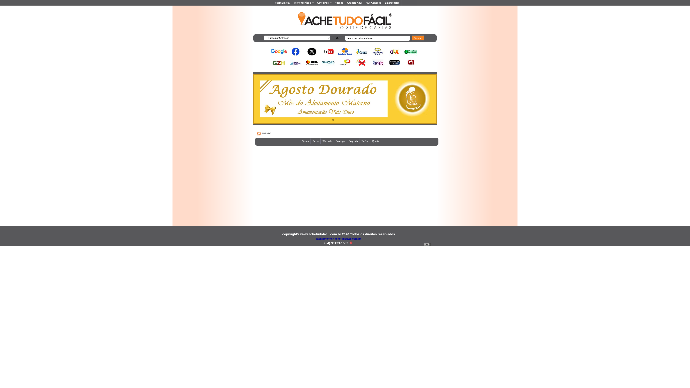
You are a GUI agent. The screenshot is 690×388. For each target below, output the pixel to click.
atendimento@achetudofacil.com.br (338, 238)
